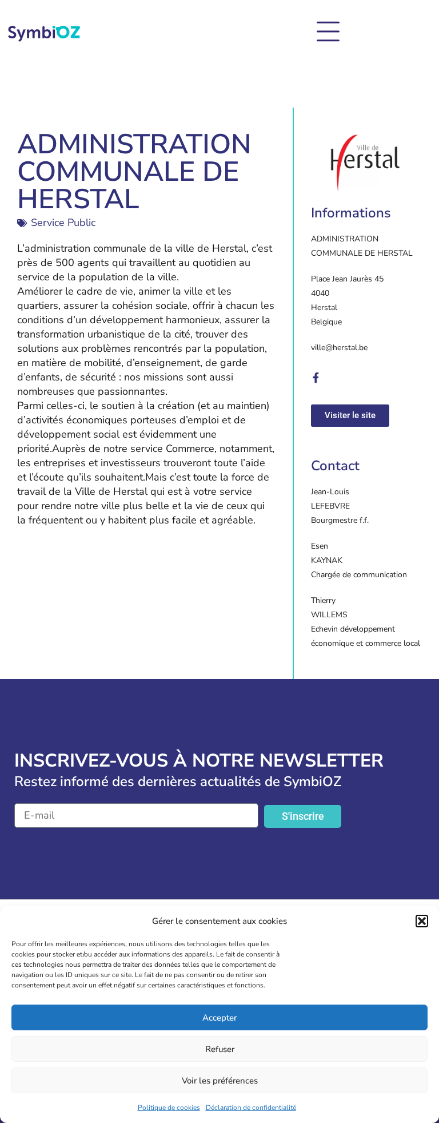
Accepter (219, 1017)
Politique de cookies (169, 1107)
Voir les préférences (220, 1080)
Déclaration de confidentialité (251, 1107)
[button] (422, 921)
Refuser (219, 1049)
